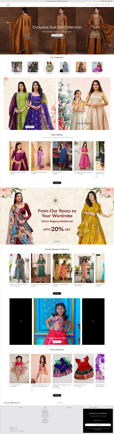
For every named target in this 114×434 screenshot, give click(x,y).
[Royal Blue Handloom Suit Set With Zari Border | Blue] (98, 177)
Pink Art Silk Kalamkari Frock (15, 384)
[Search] (103, 4)
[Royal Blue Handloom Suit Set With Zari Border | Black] (96, 177)
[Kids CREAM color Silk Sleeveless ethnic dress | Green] (41, 389)
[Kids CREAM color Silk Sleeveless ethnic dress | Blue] (39, 389)
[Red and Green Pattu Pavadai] (84, 368)
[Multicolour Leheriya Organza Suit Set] (62, 268)
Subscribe (98, 424)
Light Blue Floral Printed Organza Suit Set (18, 284)
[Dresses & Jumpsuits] (49, 67)
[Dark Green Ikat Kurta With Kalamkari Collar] (41, 268)
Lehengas (97, 73)
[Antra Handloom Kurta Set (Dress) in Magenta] (84, 156)
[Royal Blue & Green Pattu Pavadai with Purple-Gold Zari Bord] (62, 368)
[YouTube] (111, 1)
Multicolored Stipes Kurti (79, 284)
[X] (103, 1)
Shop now (29, 126)
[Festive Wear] (33, 67)
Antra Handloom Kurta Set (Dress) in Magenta (83, 172)
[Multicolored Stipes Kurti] (84, 268)
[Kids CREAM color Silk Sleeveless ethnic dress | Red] (42, 389)
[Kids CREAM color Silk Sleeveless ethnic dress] (41, 368)
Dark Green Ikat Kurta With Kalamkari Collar (40, 284)
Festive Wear (33, 73)
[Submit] (109, 402)
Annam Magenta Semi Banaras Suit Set (18, 172)
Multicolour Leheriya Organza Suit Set (60, 284)
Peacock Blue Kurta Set (57, 172)
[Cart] (108, 4)
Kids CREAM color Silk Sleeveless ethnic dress (40, 384)
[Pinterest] (109, 1)
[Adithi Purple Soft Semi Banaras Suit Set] (41, 156)
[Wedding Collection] (16, 67)
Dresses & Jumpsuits (49, 73)
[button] (103, 68)
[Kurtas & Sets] (65, 67)
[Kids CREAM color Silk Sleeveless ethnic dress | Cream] (31, 389)
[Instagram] (106, 1)
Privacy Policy (106, 428)
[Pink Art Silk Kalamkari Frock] (19, 368)
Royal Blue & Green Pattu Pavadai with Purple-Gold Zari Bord (62, 385)
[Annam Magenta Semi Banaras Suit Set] (19, 156)
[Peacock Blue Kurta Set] (62, 156)
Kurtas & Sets (65, 73)
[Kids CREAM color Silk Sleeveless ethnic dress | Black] (35, 389)
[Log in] (105, 4)
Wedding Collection (17, 73)
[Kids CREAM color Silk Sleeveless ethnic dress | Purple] (33, 389)
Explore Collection (57, 35)
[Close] (110, 411)
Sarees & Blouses (81, 73)
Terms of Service (97, 429)
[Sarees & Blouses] (81, 67)
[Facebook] (101, 1)
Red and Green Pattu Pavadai (80, 384)
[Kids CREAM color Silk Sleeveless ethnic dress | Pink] (37, 389)
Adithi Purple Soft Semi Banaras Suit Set (39, 172)
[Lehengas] (97, 67)
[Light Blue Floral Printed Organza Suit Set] (19, 268)
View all (57, 182)
